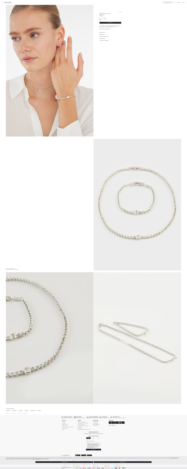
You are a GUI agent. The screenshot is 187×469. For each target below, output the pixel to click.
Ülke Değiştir (112, 425)
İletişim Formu (95, 423)
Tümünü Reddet (64, 462)
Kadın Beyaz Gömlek (117, 466)
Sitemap (63, 429)
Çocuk (98, 438)
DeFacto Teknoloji (65, 428)
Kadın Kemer (26, 410)
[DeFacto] (8, 2)
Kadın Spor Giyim (106, 466)
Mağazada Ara (102, 32)
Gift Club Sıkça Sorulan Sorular (83, 425)
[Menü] (2, 2)
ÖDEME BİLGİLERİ (102, 38)
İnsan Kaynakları (65, 424)
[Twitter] (116, 422)
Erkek (93, 438)
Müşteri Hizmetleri (96, 424)
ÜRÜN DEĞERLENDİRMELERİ (103, 36)
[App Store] (77, 455)
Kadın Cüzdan (8, 410)
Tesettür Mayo (64, 466)
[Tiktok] (123, 422)
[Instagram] (119, 422)
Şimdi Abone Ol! (93, 449)
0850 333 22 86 (95, 425)
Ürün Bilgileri (101, 34)
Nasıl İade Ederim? (81, 424)
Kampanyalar (80, 428)
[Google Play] (83, 455)
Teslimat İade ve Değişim (103, 40)
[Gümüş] (99, 19)
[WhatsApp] (110, 422)
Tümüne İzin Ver (123, 462)
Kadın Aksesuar (33, 410)
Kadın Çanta (21, 410)
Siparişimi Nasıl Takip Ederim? (83, 423)
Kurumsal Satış (64, 425)
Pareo (84, 466)
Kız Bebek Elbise (96, 466)
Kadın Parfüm (14, 410)
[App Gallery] (89, 455)
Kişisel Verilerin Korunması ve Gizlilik (84, 429)
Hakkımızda (64, 423)
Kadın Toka (39, 410)
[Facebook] (113, 422)
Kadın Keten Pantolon (76, 466)
